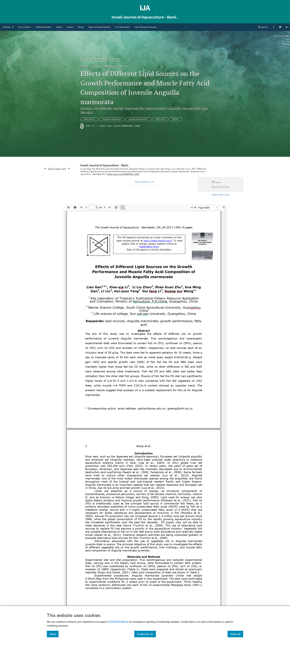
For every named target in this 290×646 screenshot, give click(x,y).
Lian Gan (118, 108)
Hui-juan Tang (191, 108)
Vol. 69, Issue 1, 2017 (91, 66)
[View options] (68, 207)
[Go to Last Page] (109, 207)
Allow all (236, 634)
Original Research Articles (100, 59)
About (59, 27)
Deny (54, 634)
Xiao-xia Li (86, 112)
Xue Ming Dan (103, 108)
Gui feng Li (86, 108)
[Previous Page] (86, 207)
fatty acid (160, 119)
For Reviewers (122, 27)
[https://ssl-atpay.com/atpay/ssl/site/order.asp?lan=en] (148, 246)
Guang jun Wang (155, 108)
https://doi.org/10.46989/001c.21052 (119, 126)
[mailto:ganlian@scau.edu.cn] (147, 408)
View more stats (220, 194)
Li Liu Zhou (174, 108)
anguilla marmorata (112, 119)
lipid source (89, 119)
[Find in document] (224, 207)
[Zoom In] (195, 207)
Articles (6, 27)
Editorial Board (43, 27)
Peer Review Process (145, 27)
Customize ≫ (146, 634)
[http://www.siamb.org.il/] (157, 240)
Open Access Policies (99, 27)
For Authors (25, 27)
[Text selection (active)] (123, 207)
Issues (70, 27)
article (175, 119)
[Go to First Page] (82, 207)
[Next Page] (105, 207)
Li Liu (204, 108)
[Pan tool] (116, 207)
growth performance (138, 119)
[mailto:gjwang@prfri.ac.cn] (175, 408)
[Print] (75, 207)
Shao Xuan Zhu (134, 108)
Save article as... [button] (144, 181)
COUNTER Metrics (118, 621)
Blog (80, 27)
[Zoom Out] (192, 207)
